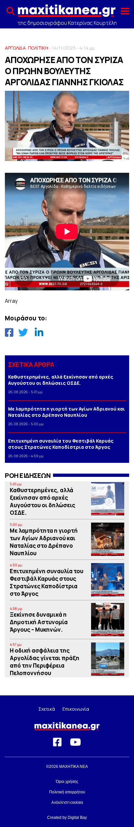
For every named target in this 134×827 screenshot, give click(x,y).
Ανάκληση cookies (67, 802)
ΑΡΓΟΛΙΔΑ (15, 48)
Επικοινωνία (75, 709)
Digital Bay (77, 817)
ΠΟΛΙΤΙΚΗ (38, 48)
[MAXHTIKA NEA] (66, 13)
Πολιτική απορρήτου (67, 792)
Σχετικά (46, 709)
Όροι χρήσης (67, 781)
